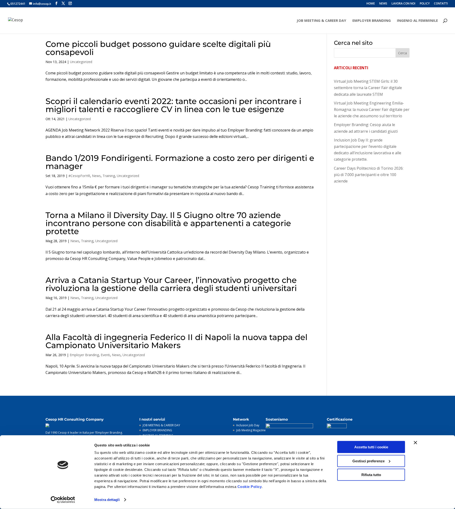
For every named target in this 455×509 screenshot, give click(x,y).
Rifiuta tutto (371, 475)
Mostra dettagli (107, 500)
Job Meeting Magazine (251, 430)
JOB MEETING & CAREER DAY (321, 21)
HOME (370, 3)
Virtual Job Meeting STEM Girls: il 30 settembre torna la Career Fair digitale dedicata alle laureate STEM (368, 88)
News (96, 175)
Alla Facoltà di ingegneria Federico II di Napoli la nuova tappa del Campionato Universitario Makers (176, 341)
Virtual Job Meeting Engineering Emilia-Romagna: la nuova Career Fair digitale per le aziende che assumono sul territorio (372, 109)
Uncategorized (81, 61)
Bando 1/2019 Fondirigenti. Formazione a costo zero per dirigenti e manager (180, 162)
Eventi (105, 355)
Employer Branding (84, 355)
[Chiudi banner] (415, 442)
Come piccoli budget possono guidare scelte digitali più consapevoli (158, 48)
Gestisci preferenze (368, 461)
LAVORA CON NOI (403, 3)
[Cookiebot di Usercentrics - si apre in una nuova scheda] (63, 499)
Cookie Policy (249, 487)
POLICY (425, 3)
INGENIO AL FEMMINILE (417, 21)
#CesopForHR (79, 175)
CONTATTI (441, 3)
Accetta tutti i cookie (371, 447)
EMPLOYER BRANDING (371, 21)
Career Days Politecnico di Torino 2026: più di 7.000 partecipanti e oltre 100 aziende (368, 175)
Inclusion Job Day (247, 425)
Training (109, 175)
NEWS (383, 3)
